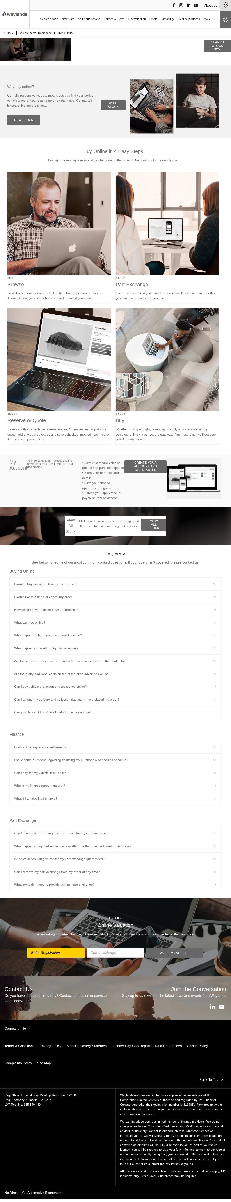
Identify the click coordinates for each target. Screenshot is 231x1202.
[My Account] (225, 19)
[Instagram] (181, 5)
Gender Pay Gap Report (131, 1046)
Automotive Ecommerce (45, 1193)
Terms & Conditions (19, 1046)
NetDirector (13, 1193)
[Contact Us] (225, 5)
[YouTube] (196, 5)
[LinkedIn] (188, 5)
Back (10, 33)
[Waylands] (14, 14)
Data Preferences (168, 1046)
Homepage (45, 33)
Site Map (44, 1063)
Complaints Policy (18, 1063)
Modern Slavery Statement (87, 1046)
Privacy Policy (50, 1046)
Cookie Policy (197, 1046)
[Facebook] (173, 5)
